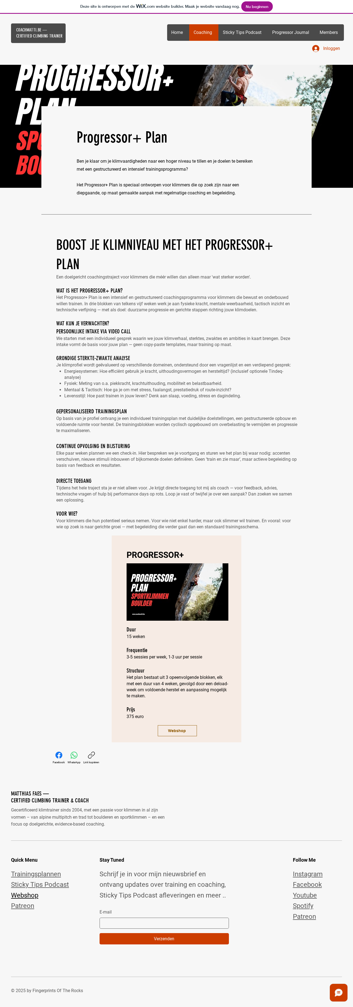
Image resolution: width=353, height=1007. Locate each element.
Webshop (24, 895)
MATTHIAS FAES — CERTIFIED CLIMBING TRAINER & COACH (50, 797)
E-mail (106, 912)
